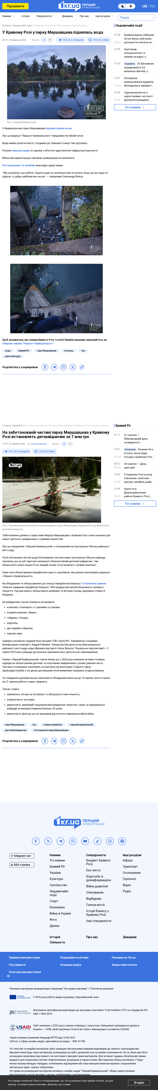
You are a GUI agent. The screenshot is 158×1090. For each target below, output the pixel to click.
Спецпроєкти (44, 16)
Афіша (128, 860)
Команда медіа (70, 964)
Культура (56, 879)
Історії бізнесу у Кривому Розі (97, 913)
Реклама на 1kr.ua (123, 957)
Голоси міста (95, 905)
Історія (25, 16)
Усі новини (132, 107)
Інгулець (68, 350)
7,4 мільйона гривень (93, 583)
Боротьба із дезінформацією (98, 878)
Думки (54, 926)
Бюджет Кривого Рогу (98, 862)
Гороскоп (129, 879)
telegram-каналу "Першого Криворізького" (28, 343)
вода (7, 350)
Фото (53, 919)
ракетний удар (13, 356)
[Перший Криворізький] (79, 6)
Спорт (54, 901)
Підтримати (15, 6)
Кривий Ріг (23, 350)
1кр (83, 350)
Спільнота (57, 942)
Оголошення (131, 873)
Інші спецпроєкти (98, 921)
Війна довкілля (97, 886)
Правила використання (24, 957)
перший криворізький (81, 724)
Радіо (127, 891)
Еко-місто (93, 870)
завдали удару (20, 150)
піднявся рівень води (58, 128)
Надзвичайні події (59, 893)
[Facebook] (45, 367)
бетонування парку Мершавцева (51, 730)
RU (152, 6)
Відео (127, 885)
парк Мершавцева (46, 350)
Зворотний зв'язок (124, 964)
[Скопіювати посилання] (82, 367)
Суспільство (58, 885)
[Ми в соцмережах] (36, 841)
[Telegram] (54, 367)
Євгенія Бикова (39, 444)
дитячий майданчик (15, 730)
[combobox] (134, 18)
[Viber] (63, 367)
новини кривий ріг (53, 724)
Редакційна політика (74, 957)
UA (144, 6)
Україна (55, 873)
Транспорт (130, 866)
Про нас (84, 16)
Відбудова (93, 898)
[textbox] (134, 18)
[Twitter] (72, 367)
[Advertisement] (56, 399)
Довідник (67, 16)
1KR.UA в (73, 40)
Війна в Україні (60, 913)
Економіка (57, 907)
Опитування (94, 892)
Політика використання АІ (24, 973)
